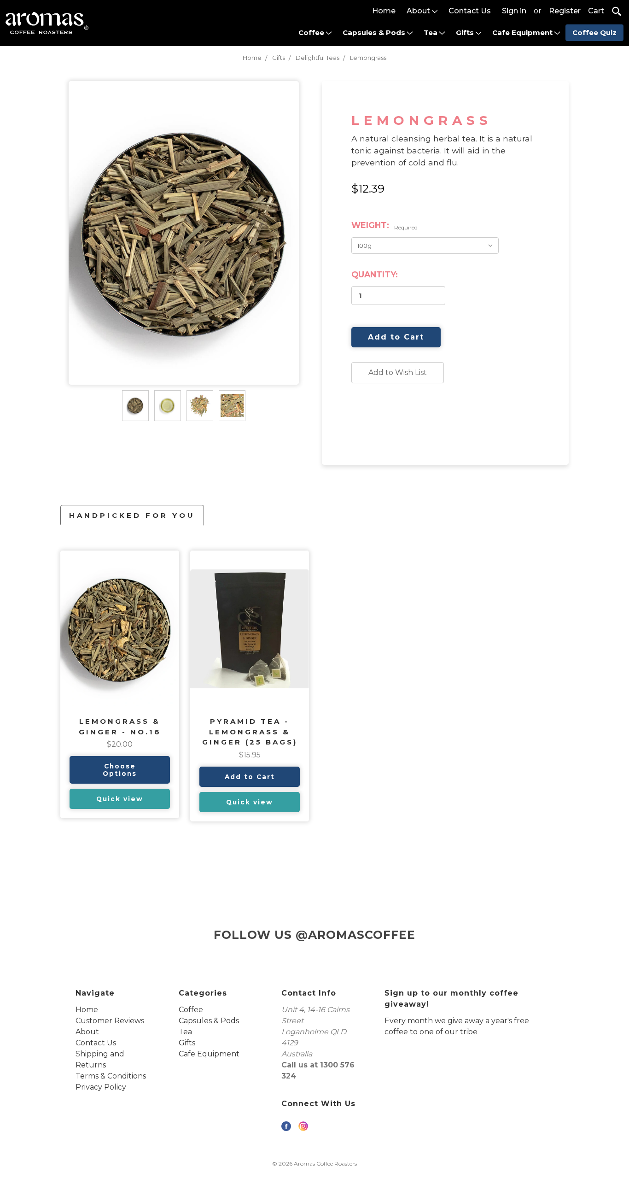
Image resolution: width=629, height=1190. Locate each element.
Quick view (119, 799)
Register (565, 10)
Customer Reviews (110, 1020)
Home (384, 10)
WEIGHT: (384, 225)
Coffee (312, 32)
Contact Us (469, 10)
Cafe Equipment (523, 32)
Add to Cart (250, 776)
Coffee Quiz (594, 32)
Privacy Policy (101, 1087)
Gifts (466, 32)
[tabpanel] (120, 684)
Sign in (514, 10)
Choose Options (120, 769)
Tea (431, 32)
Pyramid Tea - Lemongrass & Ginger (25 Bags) (249, 731)
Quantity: (374, 274)
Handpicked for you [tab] (132, 515)
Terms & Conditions (111, 1076)
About (419, 10)
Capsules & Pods (375, 32)
